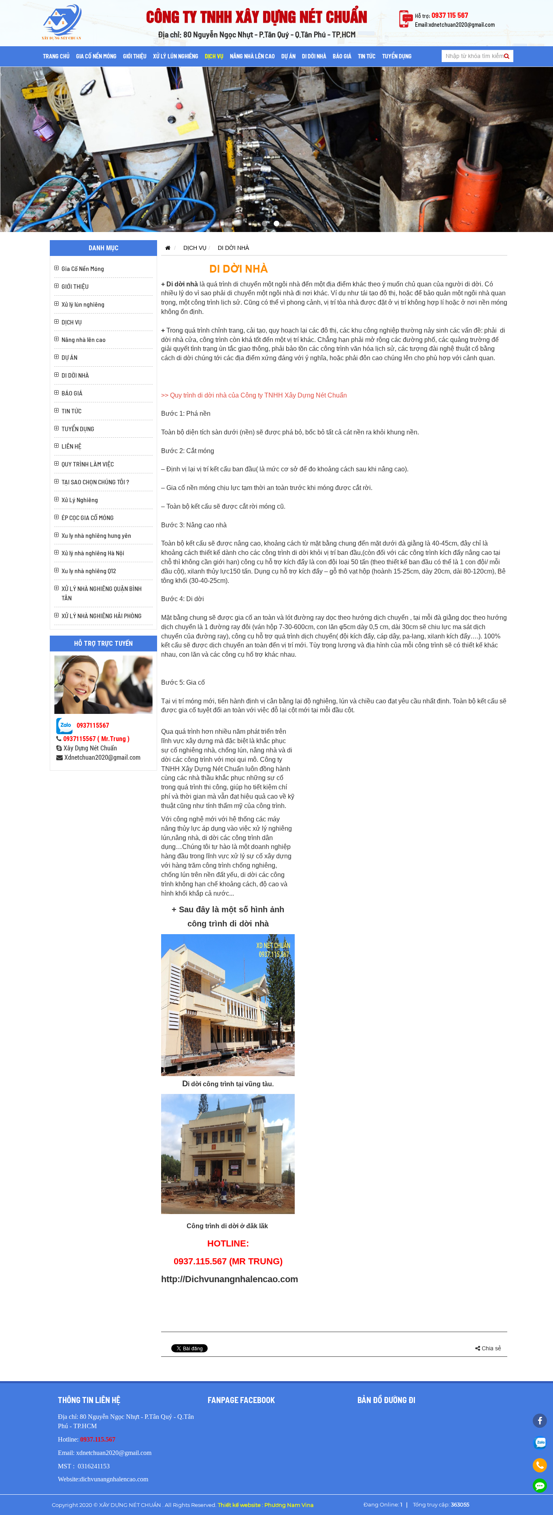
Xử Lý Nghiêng (80, 499)
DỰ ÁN (288, 56)
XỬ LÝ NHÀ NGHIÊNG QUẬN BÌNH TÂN (102, 593)
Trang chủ (56, 56)
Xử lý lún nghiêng (175, 56)
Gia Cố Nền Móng (96, 56)
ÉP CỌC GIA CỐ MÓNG (88, 517)
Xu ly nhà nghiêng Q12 (89, 570)
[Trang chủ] (165, 248)
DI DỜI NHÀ (314, 56)
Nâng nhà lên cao (252, 56)
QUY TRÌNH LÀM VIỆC (88, 464)
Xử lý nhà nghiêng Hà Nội (93, 553)
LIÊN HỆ (71, 446)
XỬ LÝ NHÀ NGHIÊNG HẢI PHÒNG (102, 615)
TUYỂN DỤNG (397, 56)
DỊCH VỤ (214, 56)
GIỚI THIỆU (135, 56)
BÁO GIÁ (342, 56)
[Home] (72, 21)
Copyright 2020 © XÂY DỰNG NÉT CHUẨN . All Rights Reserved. (183, 1505)
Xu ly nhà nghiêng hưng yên (96, 535)
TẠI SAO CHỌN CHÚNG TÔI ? (95, 482)
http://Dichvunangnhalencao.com (229, 1279)
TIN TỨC (367, 56)
